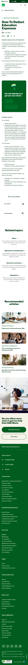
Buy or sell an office (7, 626)
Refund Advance (6, 588)
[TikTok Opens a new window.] (3, 646)
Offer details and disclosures (10, 447)
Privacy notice (6, 565)
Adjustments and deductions (14, 250)
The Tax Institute (6, 635)
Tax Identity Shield (7, 496)
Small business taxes (7, 514)
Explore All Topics (9, 10)
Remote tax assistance (14, 263)
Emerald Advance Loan (8, 586)
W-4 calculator (6, 552)
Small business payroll (8, 518)
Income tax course (7, 628)
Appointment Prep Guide (8, 543)
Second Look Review (7, 492)
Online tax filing (6, 483)
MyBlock (4, 534)
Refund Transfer (6, 583)
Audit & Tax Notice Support (9, 498)
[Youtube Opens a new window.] (16, 646)
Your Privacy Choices (18, 661)
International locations (8, 606)
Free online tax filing (7, 487)
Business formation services (9, 521)
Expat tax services (7, 501)
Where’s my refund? (7, 550)
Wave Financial (6, 523)
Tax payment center (7, 547)
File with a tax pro (11, 106)
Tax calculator (5, 539)
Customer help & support (9, 599)
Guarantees (5, 637)
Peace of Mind (6, 494)
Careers (4, 624)
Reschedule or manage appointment (12, 481)
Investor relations (6, 633)
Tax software (5, 489)
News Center (5, 630)
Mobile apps (5, 536)
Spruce (4, 579)
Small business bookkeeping (9, 516)
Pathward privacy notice (8, 568)
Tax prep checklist (7, 541)
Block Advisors (6, 512)
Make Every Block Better (8, 621)
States (14, 238)
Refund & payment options (9, 545)
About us (4, 619)
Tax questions (5, 601)
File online (9, 101)
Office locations (6, 604)
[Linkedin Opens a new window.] (20, 646)
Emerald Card (5, 581)
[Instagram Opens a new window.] (12, 646)
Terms (3, 563)
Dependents (14, 275)
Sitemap (4, 608)
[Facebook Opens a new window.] (7, 646)
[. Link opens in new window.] (7, 662)
